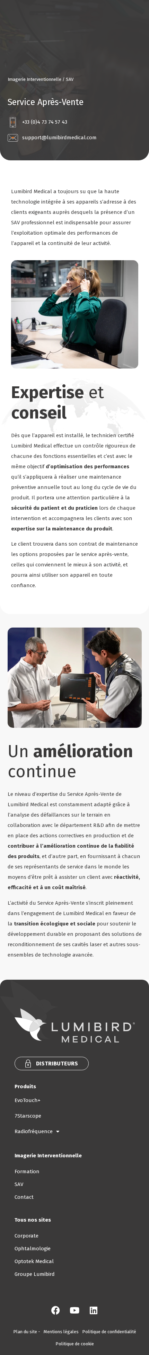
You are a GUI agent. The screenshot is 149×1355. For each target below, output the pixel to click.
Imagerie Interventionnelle (34, 79)
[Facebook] (55, 1310)
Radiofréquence (34, 1131)
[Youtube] (74, 1310)
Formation (27, 1171)
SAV (19, 1184)
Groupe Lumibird (35, 1274)
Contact (24, 1197)
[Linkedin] (93, 1310)
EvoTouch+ (28, 1100)
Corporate (26, 1236)
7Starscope (28, 1116)
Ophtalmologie (33, 1248)
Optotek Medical (34, 1261)
